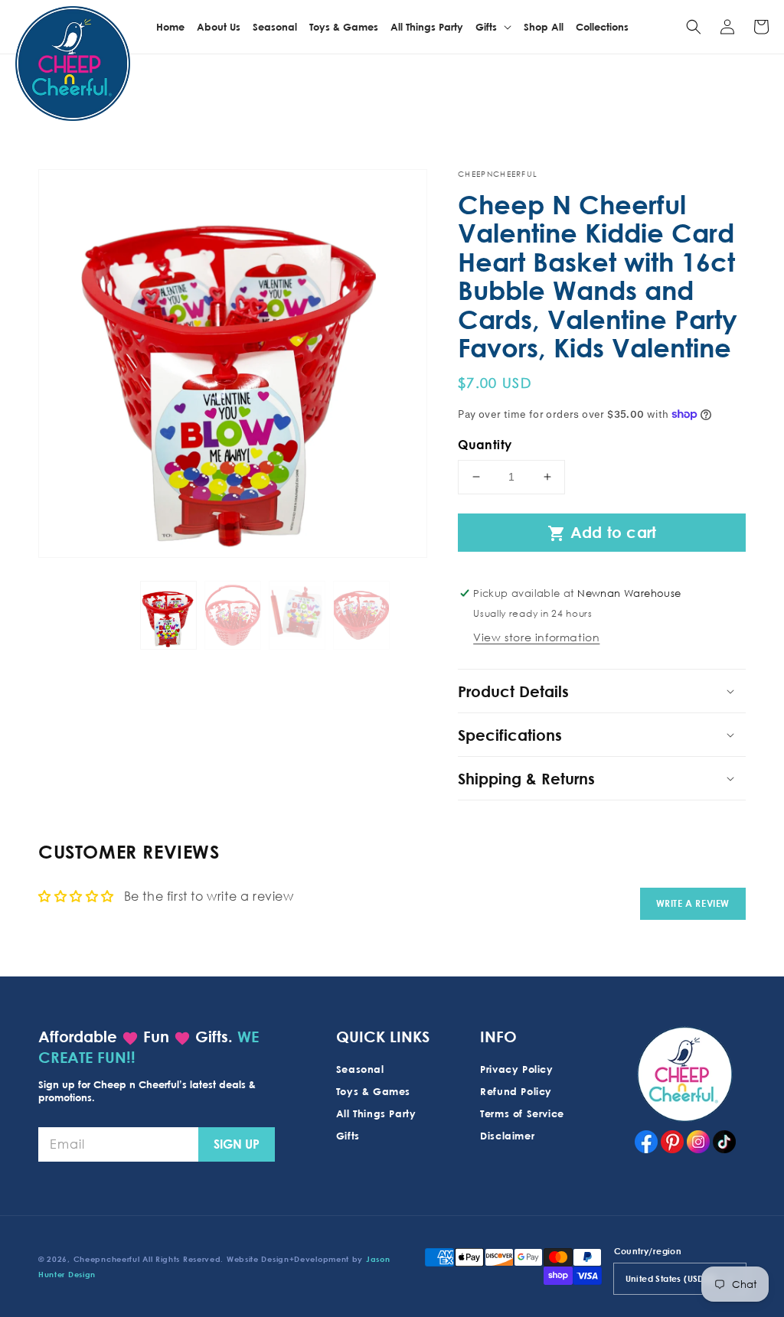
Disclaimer (507, 1136)
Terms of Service (522, 1113)
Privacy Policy (516, 1069)
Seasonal (360, 1069)
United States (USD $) (670, 1278)
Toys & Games (373, 1091)
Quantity (484, 444)
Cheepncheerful (107, 1258)
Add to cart (601, 533)
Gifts (348, 1136)
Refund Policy (516, 1091)
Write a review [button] (693, 903)
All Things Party (376, 1113)
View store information (536, 637)
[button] (693, 27)
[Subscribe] (236, 1144)
